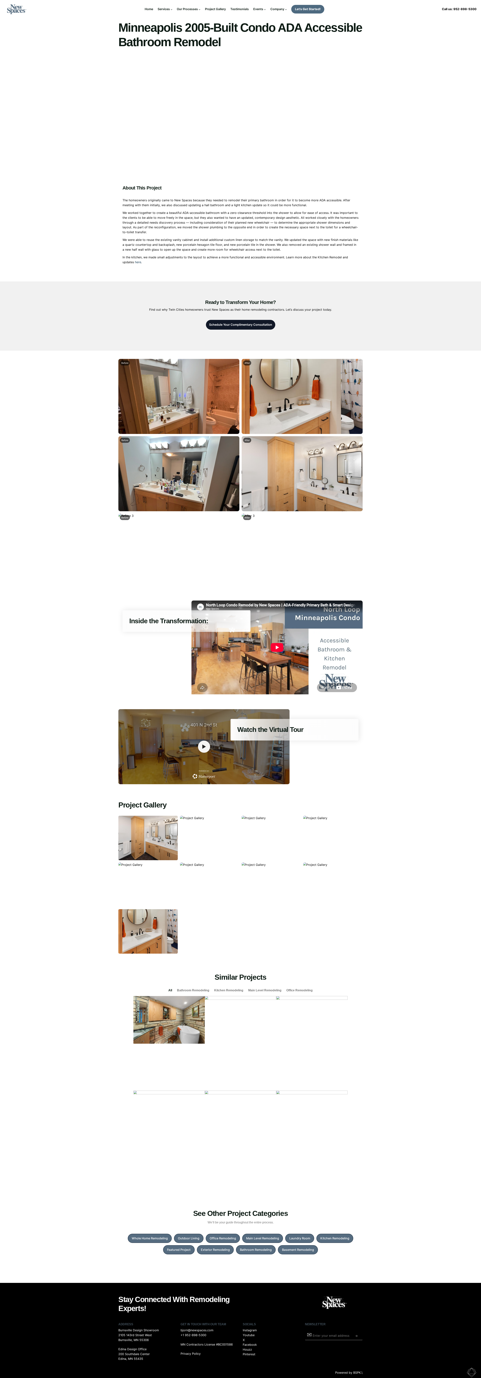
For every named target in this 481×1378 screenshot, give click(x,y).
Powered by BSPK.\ (349, 1372)
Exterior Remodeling (215, 1250)
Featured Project (179, 1250)
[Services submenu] (171, 9)
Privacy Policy (191, 1353)
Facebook (250, 1344)
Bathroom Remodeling (193, 990)
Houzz (247, 1349)
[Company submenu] (286, 9)
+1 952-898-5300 (193, 1335)
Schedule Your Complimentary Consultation (240, 324)
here (138, 262)
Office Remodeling (299, 990)
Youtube (249, 1335)
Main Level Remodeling (264, 990)
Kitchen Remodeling (228, 990)
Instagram (250, 1330)
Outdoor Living (188, 1238)
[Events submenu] (265, 9)
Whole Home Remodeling (150, 1238)
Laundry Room (299, 1238)
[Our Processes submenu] (199, 9)
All (170, 990)
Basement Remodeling (298, 1250)
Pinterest (249, 1354)
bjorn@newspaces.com (197, 1330)
